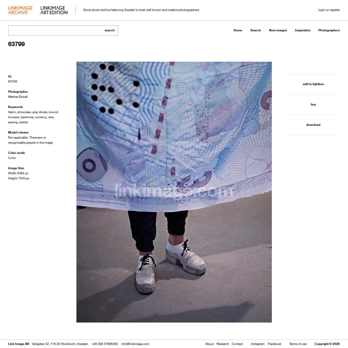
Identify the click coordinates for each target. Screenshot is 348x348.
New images (278, 30)
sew (51, 117)
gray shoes (39, 112)
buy (313, 104)
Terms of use (297, 344)
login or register (329, 10)
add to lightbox (313, 84)
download (313, 125)
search (110, 30)
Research (223, 344)
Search (255, 30)
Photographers (329, 30)
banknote (27, 117)
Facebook (274, 344)
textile (23, 122)
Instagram (257, 344)
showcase (24, 112)
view (35, 329)
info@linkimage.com (135, 344)
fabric (12, 112)
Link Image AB (18, 344)
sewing (13, 122)
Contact (237, 344)
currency (41, 117)
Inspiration (302, 30)
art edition (54, 11)
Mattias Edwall (18, 97)
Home (238, 30)
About (209, 344)
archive (20, 11)
